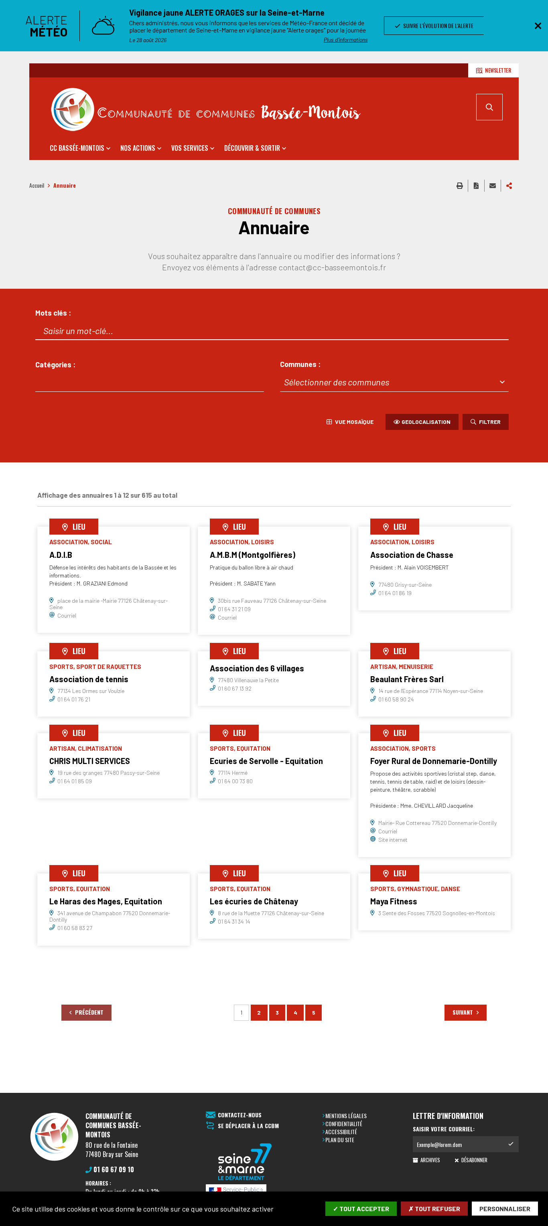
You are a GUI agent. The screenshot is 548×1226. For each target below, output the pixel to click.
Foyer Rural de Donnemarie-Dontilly (433, 761)
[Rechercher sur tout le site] (489, 107)
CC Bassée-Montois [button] (77, 148)
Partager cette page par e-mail (493, 186)
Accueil (36, 185)
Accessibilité (341, 1131)
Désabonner (473, 1160)
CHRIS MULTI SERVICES (89, 761)
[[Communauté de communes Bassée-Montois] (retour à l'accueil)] (54, 1160)
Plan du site (339, 1139)
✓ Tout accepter (361, 1208)
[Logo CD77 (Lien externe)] (245, 1162)
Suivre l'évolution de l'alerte (437, 25)
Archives (429, 1160)
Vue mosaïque (353, 421)
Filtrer (489, 421)
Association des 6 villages (257, 668)
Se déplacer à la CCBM (248, 1126)
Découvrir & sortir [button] (252, 148)
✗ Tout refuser (434, 1208)
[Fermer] (538, 26)
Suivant (464, 1012)
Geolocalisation (426, 421)
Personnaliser (504, 1208)
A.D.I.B (60, 554)
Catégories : (55, 365)
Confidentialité (343, 1123)
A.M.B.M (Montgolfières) (252, 554)
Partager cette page (509, 186)
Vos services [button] (189, 148)
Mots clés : (53, 313)
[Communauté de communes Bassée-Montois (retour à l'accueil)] (205, 109)
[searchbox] (45, 382)
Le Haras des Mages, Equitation (105, 901)
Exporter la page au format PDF (476, 186)
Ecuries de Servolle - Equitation (266, 761)
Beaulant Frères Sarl (407, 679)
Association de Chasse (411, 554)
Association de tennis (88, 679)
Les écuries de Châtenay (254, 901)
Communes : (300, 364)
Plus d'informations (346, 39)
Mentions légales (346, 1115)
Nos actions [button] (137, 148)
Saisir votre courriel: (444, 1129)
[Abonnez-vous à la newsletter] (511, 1144)
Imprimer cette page (460, 186)
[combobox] (149, 382)
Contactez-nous (240, 1115)
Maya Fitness (393, 901)
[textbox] (394, 382)
